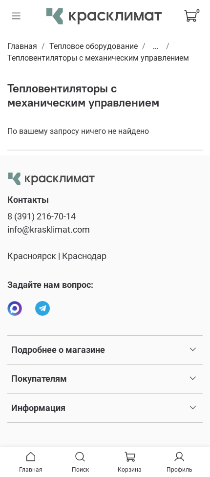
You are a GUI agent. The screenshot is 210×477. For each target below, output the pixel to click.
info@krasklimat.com (48, 230)
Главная (22, 46)
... (156, 46)
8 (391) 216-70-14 (41, 216)
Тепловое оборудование (93, 46)
